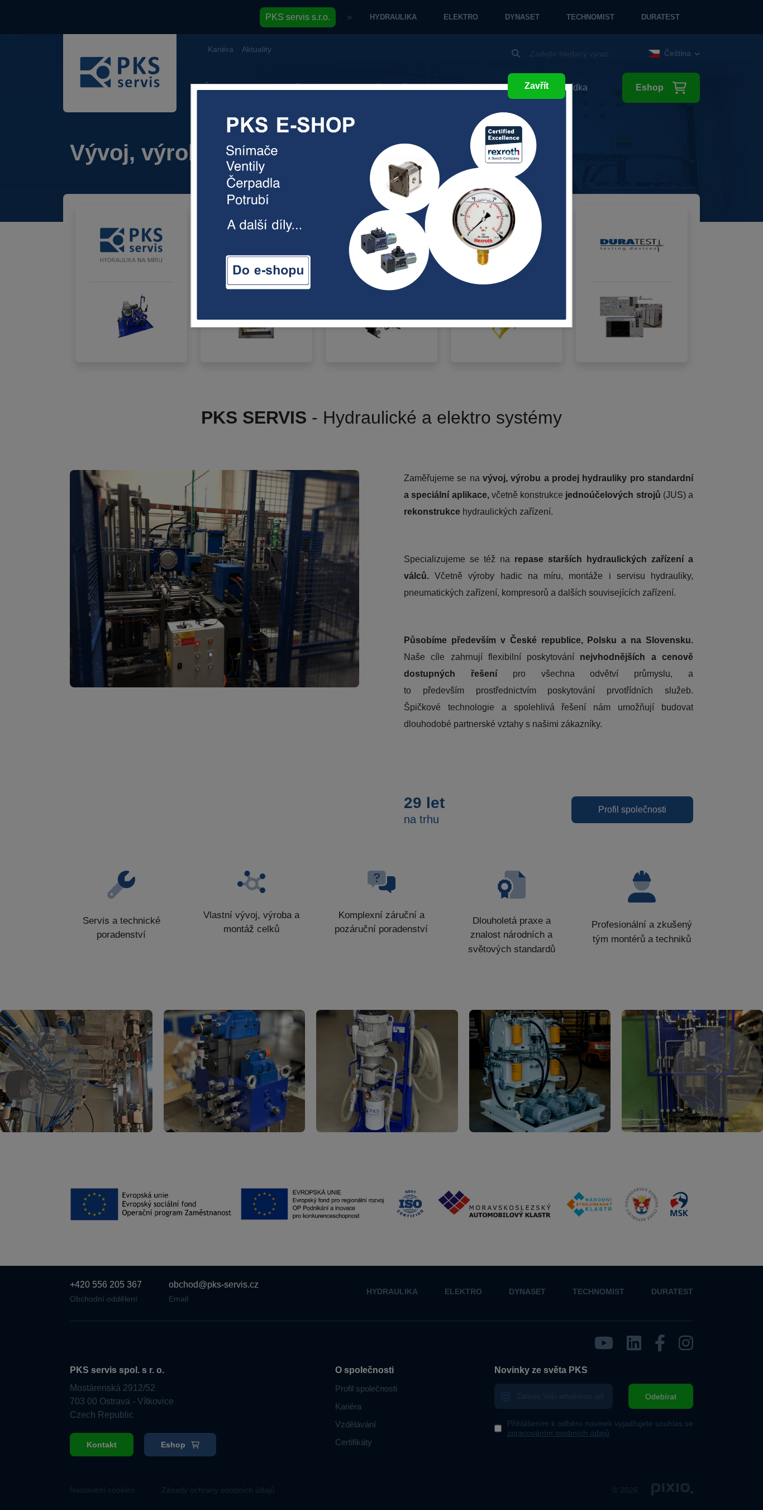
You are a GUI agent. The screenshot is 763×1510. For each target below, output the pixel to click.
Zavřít (536, 86)
